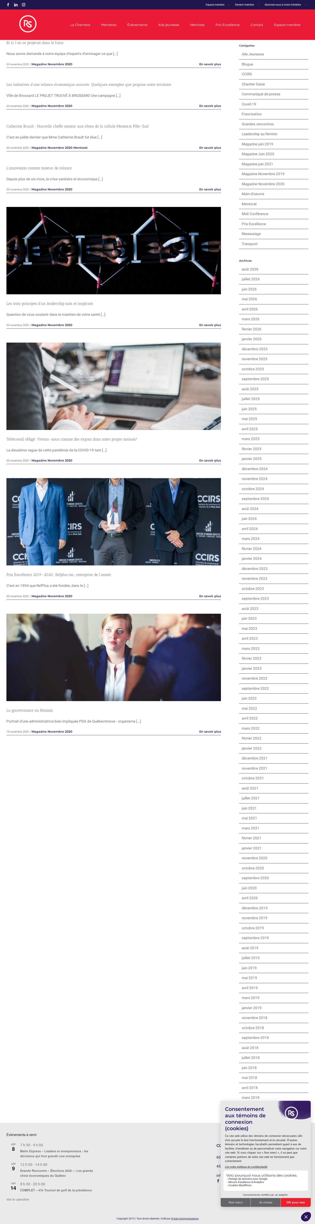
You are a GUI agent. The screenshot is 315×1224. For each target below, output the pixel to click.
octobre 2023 (253, 588)
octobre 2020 (253, 868)
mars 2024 (251, 538)
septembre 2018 (255, 1038)
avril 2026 (250, 309)
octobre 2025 (253, 369)
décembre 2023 (255, 568)
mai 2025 (249, 419)
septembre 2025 (255, 379)
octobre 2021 (253, 778)
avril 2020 (250, 898)
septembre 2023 (255, 598)
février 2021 (251, 838)
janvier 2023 (252, 668)
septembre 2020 (255, 878)
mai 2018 (249, 1077)
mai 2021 (249, 818)
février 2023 (251, 658)
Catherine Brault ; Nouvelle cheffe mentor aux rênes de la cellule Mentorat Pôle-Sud (77, 126)
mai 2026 (249, 299)
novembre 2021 (254, 768)
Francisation (252, 114)
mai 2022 (249, 708)
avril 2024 (250, 529)
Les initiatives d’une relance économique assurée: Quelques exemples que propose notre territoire (88, 84)
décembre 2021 (255, 758)
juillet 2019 (251, 958)
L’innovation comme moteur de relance (39, 168)
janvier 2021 (252, 848)
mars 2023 (251, 648)
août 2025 (250, 389)
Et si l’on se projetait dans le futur (35, 42)
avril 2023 (250, 638)
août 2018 (250, 1048)
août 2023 (250, 608)
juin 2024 (249, 518)
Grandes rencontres (258, 124)
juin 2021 (249, 808)
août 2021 (250, 788)
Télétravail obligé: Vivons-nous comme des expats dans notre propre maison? (114, 386)
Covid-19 (249, 104)
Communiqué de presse (261, 94)
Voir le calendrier (17, 1199)
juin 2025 (249, 409)
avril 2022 (250, 718)
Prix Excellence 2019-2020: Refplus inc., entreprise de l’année (114, 522)
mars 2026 (251, 319)
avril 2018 (250, 1088)
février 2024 (251, 549)
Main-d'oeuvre (253, 194)
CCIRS (247, 74)
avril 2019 (250, 988)
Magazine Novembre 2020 (52, 64)
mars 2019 (251, 998)
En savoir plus (210, 64)
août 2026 (250, 269)
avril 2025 (250, 429)
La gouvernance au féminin (114, 657)
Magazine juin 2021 (257, 164)
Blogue (247, 64)
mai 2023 (249, 628)
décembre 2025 (255, 349)
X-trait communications (185, 1218)
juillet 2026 (251, 279)
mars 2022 (251, 728)
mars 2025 (251, 439)
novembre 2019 (254, 918)
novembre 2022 (254, 678)
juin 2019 (249, 968)
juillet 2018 (251, 1057)
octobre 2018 (253, 1028)
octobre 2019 (253, 928)
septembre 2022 (255, 688)
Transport (250, 244)
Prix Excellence (254, 224)
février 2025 (251, 449)
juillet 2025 (251, 399)
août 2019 (250, 948)
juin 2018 (249, 1068)
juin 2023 (249, 618)
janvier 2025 (252, 459)
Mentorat (80, 148)
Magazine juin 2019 (257, 144)
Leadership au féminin (259, 134)
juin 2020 (249, 888)
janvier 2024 (252, 558)
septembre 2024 (255, 499)
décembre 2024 (255, 469)
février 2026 (251, 329)
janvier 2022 (252, 748)
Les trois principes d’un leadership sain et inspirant (114, 251)
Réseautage (251, 234)
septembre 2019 (255, 938)
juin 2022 (249, 698)
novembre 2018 (254, 1018)
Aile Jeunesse (253, 54)
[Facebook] (218, 1181)
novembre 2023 (254, 578)
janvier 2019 (252, 1008)
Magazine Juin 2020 (258, 154)
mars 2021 (251, 828)
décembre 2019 (255, 908)
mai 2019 (249, 978)
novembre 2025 (254, 359)
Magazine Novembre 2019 (263, 174)
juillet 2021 (251, 798)
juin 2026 (249, 289)
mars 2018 (251, 1097)
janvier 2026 (252, 339)
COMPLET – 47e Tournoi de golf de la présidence (56, 1190)
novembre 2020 (254, 858)
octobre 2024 (253, 489)
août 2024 (250, 509)
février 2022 (251, 738)
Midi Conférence (255, 214)
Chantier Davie (253, 84)
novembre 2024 (254, 479)
